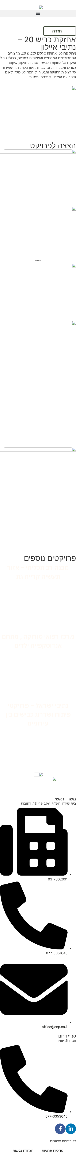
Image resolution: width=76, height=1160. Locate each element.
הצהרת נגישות (23, 1150)
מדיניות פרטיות (52, 1150)
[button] (38, 13)
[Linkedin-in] (70, 1128)
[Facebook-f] (60, 1128)
